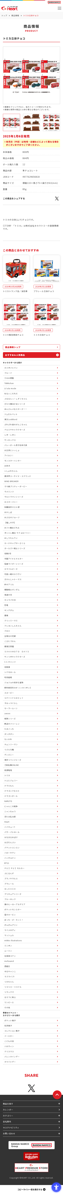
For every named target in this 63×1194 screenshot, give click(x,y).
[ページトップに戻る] (57, 1094)
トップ (4, 15)
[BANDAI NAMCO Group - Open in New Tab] (31, 1145)
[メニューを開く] (59, 8)
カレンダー (8, 1109)
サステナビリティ (11, 1127)
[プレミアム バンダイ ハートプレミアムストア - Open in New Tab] (31, 1167)
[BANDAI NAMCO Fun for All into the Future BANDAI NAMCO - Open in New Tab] (54, 2)
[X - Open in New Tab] (57, 200)
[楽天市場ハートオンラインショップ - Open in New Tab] (31, 1156)
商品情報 (15, 15)
